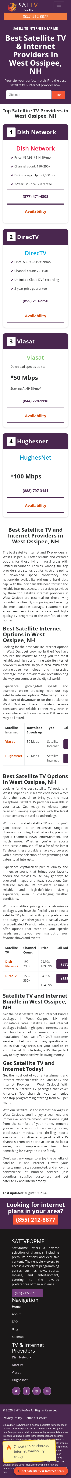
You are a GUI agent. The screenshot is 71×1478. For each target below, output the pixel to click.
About (16, 1314)
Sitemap (18, 1337)
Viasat (10, 741)
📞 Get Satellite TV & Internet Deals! (41, 1471)
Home (16, 1306)
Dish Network (21, 1357)
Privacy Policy (12, 1418)
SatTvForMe (21, 1410)
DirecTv (10, 976)
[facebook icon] (25, 1391)
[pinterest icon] (46, 1391)
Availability (35, 211)
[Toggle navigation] (59, 5)
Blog (15, 1329)
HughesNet (13, 756)
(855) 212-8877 (35, 16)
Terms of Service (36, 1418)
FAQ (15, 1322)
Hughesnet (20, 1380)
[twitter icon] (16, 1391)
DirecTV (17, 1365)
